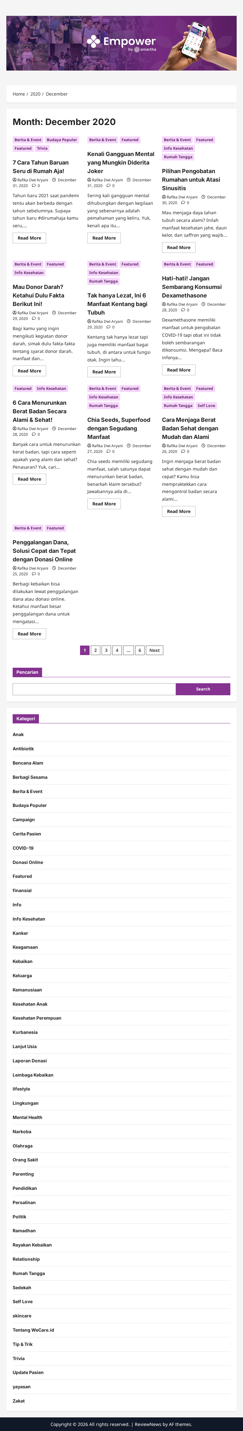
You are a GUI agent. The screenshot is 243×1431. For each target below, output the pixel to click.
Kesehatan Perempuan (37, 1018)
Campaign (24, 819)
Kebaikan (23, 961)
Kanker (20, 933)
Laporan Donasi (30, 1060)
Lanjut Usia (25, 1046)
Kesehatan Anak (30, 1004)
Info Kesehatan (178, 148)
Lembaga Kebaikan (33, 1075)
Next (154, 650)
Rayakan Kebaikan (32, 1244)
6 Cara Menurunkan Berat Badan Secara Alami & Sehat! (39, 411)
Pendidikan (25, 1188)
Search (203, 689)
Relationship (26, 1259)
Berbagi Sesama (30, 777)
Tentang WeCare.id (33, 1330)
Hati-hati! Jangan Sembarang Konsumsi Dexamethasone (192, 287)
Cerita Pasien (27, 833)
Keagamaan (25, 947)
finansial (22, 890)
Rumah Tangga (178, 156)
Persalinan (24, 1202)
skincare (22, 1315)
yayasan (22, 1386)
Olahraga (23, 1145)
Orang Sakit (25, 1159)
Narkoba (22, 1131)
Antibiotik (23, 748)
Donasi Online (28, 862)
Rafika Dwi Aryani (32, 180)
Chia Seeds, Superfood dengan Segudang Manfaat (118, 428)
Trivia (42, 148)
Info (17, 904)
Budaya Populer (62, 139)
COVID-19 (23, 848)
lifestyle (21, 1088)
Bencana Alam (28, 762)
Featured (23, 148)
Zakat (19, 1400)
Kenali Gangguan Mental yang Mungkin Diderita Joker (120, 162)
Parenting (23, 1174)
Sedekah (22, 1287)
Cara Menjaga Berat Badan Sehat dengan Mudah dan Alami (190, 428)
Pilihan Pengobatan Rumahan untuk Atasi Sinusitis (191, 179)
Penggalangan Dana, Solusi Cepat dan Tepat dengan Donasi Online (44, 551)
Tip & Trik (23, 1344)
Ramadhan (24, 1230)
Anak (18, 734)
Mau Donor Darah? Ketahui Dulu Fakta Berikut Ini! (38, 295)
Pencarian (27, 672)
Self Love (206, 405)
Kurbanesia (25, 1032)
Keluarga (22, 975)
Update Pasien (28, 1372)
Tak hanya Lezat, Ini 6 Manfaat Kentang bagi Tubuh (117, 304)
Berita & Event (28, 139)
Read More (32, 238)
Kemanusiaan (27, 989)
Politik (19, 1216)
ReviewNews (148, 1424)
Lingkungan (26, 1103)
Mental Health (27, 1117)
